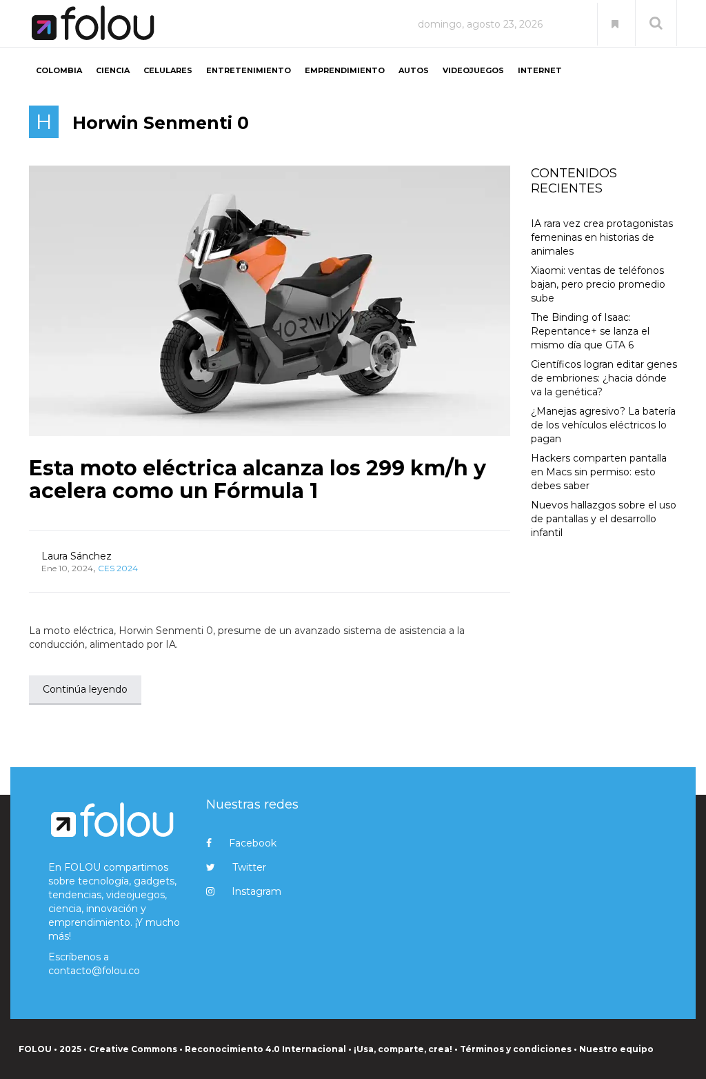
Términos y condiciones (516, 1049)
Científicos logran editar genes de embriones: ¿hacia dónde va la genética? (604, 378)
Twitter (249, 867)
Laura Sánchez (76, 556)
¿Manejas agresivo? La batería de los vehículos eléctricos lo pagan (603, 425)
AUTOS (414, 70)
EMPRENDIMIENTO (345, 70)
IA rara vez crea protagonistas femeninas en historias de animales (602, 237)
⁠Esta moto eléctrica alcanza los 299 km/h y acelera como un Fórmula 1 (257, 479)
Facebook (252, 843)
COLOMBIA (59, 70)
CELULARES (167, 70)
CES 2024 (118, 568)
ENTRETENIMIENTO (248, 70)
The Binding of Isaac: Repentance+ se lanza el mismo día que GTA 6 (590, 331)
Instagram (256, 891)
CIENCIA (113, 70)
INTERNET (540, 70)
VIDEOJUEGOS (473, 70)
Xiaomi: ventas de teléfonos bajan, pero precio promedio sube (598, 284)
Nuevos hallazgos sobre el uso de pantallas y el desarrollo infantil (603, 519)
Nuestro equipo (616, 1049)
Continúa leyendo (85, 689)
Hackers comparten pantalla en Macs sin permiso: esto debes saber (599, 472)
